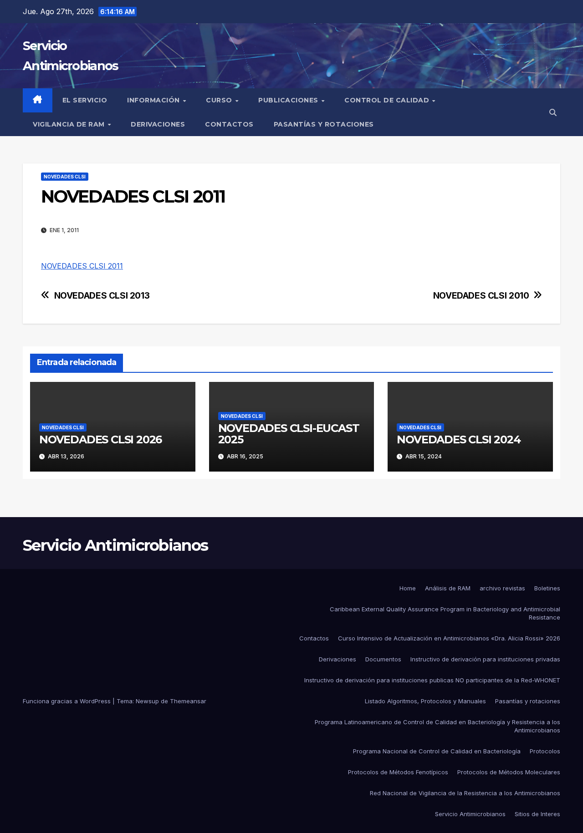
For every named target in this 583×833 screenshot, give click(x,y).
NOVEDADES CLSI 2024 (458, 439)
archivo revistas (502, 588)
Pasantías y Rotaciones (324, 124)
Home (407, 588)
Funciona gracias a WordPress (68, 701)
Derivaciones (158, 124)
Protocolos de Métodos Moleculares (508, 772)
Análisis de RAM (447, 588)
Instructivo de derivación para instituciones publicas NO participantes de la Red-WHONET (432, 680)
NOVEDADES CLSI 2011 (82, 265)
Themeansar (188, 701)
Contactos (229, 124)
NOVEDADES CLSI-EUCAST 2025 (288, 434)
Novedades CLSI (65, 176)
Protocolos (545, 751)
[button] (553, 112)
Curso (220, 100)
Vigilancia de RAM (70, 124)
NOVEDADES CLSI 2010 (481, 295)
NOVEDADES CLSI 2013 (102, 295)
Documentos (383, 659)
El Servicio (84, 100)
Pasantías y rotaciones (527, 701)
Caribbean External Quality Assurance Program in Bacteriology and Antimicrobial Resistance (445, 613)
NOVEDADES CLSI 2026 (100, 439)
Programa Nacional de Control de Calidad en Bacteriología (437, 751)
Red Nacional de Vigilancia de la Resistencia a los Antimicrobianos (465, 793)
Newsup (147, 701)
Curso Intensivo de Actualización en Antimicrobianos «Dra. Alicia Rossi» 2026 (449, 638)
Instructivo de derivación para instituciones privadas (485, 659)
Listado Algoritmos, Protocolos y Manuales (425, 701)
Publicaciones (289, 100)
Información (154, 100)
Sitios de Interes (537, 814)
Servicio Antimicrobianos (115, 545)
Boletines (547, 588)
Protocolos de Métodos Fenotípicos (398, 772)
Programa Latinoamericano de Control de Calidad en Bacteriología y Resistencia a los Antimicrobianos (437, 726)
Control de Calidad (387, 100)
